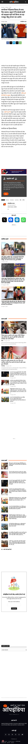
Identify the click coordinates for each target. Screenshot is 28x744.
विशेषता (2, 340)
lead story (16, 199)
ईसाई (20, 199)
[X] (11, 42)
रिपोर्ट (10, 7)
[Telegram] (14, 42)
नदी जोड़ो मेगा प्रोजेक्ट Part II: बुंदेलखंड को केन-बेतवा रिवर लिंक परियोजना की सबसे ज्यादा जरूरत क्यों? (17, 525)
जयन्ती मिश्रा (3, 365)
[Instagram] (9, 734)
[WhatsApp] (20, 42)
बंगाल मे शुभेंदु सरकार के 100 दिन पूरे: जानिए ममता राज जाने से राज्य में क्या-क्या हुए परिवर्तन (13, 362)
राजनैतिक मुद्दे (3, 333)
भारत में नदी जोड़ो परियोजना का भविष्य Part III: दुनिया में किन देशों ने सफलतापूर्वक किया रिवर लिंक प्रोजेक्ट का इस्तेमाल (18, 399)
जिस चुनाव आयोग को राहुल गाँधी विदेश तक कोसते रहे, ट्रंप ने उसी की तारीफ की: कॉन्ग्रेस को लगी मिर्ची (12, 337)
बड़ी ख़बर (7, 7)
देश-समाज (2, 7)
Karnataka (12, 199)
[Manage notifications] (3, 741)
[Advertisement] (14, 419)
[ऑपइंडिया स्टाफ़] (4, 206)
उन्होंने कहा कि (7, 112)
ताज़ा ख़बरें (4, 460)
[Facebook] (7, 42)
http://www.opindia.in (11, 205)
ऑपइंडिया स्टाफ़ (23, 21)
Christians (7, 199)
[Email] (17, 42)
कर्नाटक (23, 199)
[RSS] (12, 734)
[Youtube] (22, 734)
